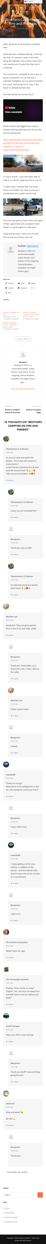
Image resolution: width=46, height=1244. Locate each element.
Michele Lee (12, 616)
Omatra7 (10, 1103)
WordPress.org (11, 1222)
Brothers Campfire (23, 3)
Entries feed (9, 1213)
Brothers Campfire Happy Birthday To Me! (31, 313)
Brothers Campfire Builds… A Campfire (10, 324)
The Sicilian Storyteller (17, 942)
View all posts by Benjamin (23, 388)
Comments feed (11, 1217)
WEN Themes (26, 1240)
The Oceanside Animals (17, 979)
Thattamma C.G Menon (17, 449)
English (30, 1)
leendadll (10, 774)
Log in (7, 1208)
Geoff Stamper (13, 1026)
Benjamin (32, 246)
